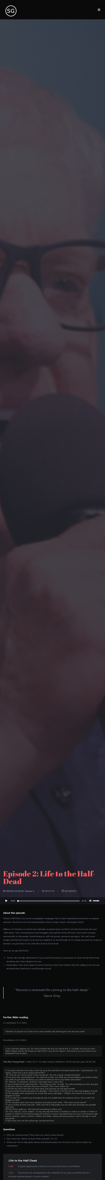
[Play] (6, 900)
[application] (52, 900)
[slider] (49, 901)
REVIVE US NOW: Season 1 (20, 891)
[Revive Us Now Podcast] (11, 9)
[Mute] (90, 901)
